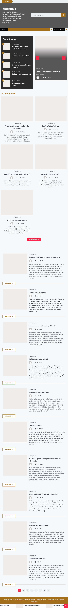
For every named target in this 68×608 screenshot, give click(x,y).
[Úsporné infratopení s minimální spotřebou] (6, 46)
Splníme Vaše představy (20, 56)
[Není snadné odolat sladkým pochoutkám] (15, 500)
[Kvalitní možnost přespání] (6, 74)
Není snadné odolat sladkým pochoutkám (44, 494)
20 (44, 590)
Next (64, 58)
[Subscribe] (66, 29)
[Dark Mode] (51, 29)
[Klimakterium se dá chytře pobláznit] (6, 65)
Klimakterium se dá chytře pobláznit (17, 174)
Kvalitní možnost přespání (21, 74)
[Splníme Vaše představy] (6, 56)
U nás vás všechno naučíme (17, 220)
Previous (37, 58)
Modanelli (9, 9)
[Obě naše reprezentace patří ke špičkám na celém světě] (15, 465)
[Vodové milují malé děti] (15, 565)
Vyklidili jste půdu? (35, 425)
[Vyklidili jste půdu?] (15, 432)
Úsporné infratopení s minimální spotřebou (44, 257)
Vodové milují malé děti (37, 558)
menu (3, 29)
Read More (8, 283)
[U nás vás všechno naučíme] (6, 83)
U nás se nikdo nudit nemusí (39, 525)
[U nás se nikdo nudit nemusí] (15, 531)
